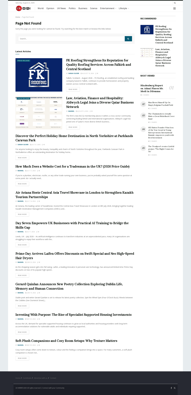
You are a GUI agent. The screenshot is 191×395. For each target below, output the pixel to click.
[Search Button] (175, 3)
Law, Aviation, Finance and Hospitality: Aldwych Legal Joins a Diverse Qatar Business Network (100, 102)
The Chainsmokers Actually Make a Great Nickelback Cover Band (161, 116)
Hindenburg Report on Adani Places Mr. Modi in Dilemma (151, 88)
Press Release (23, 61)
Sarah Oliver (73, 73)
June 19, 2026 (31, 293)
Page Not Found (28, 17)
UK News (61, 8)
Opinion (50, 8)
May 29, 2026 (31, 319)
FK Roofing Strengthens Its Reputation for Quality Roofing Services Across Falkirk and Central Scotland (98, 64)
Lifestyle (123, 8)
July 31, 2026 (35, 144)
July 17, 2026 (31, 171)
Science (93, 8)
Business (82, 8)
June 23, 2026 (31, 262)
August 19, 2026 (88, 73)
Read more (74, 89)
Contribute (27, 378)
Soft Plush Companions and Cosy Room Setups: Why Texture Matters (66, 341)
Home (17, 17)
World (41, 8)
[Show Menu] (174, 8)
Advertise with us (40, 378)
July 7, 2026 (30, 232)
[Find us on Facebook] (171, 388)
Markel (71, 111)
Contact (53, 378)
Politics (72, 8)
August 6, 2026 (82, 111)
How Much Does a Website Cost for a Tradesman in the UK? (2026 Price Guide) (72, 166)
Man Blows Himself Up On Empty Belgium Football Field (160, 103)
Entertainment (107, 8)
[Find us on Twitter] (175, 388)
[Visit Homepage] (23, 8)
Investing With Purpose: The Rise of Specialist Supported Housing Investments (73, 315)
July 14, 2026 (31, 201)
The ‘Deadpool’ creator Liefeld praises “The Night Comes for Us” (161, 149)
